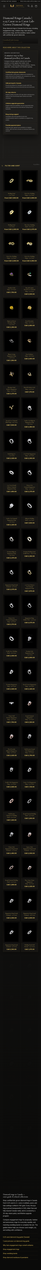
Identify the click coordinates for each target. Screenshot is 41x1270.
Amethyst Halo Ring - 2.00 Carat (11, 288)
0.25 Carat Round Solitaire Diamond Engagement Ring (11, 487)
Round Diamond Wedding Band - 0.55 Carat (11, 881)
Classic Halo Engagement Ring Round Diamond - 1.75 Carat (11, 848)
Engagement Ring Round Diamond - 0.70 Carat (11, 977)
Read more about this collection (16, 47)
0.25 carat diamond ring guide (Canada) (16, 1237)
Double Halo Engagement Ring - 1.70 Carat (11, 783)
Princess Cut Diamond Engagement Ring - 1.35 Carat (29, 487)
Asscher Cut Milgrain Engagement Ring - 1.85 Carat (29, 422)
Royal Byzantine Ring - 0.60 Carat (29, 322)
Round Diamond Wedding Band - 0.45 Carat (29, 814)
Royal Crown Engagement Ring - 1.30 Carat (29, 685)
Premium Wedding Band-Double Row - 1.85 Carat (29, 552)
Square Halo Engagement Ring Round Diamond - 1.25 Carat (29, 848)
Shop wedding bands (10, 1253)
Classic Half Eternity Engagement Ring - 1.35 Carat (11, 717)
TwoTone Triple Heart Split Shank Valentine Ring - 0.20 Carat (29, 1009)
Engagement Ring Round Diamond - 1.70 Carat (11, 914)
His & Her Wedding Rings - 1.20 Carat (29, 257)
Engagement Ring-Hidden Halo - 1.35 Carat (29, 619)
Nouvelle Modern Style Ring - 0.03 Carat (29, 388)
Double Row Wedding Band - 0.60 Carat (11, 652)
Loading (20, 1185)
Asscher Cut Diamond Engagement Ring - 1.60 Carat (11, 520)
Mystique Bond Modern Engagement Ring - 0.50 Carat (11, 389)
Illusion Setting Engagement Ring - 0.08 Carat (11, 356)
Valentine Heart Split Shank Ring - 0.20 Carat (11, 1108)
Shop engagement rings (11, 1249)
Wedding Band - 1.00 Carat (11, 225)
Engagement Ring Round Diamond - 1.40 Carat (11, 945)
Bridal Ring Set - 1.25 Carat (11, 454)
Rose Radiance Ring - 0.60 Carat (29, 355)
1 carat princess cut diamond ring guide (16, 1241)
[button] (4, 6)
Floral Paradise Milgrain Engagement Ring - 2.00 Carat (11, 750)
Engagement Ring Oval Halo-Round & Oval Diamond (11, 1172)
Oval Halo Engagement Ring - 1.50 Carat (29, 454)
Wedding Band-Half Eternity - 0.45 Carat (29, 945)
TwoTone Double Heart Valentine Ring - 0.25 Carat (29, 1042)
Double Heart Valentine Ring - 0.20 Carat (29, 1139)
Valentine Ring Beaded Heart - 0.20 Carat (29, 1108)
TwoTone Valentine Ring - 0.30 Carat (11, 1139)
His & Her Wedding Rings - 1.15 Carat (11, 257)
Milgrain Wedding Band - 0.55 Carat (29, 519)
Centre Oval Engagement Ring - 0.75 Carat (29, 783)
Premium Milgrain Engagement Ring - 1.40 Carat (11, 553)
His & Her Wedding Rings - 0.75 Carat (29, 194)
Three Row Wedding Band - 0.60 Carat (29, 225)
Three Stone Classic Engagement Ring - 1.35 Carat (29, 882)
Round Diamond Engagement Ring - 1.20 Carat (29, 717)
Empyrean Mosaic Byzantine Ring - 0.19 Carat (11, 322)
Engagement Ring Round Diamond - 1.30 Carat (11, 585)
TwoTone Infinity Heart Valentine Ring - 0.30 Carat (11, 1076)
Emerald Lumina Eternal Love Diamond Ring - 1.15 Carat (29, 289)
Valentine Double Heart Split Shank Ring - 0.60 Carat (29, 1076)
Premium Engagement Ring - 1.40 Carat (11, 685)
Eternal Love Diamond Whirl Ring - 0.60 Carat (11, 421)
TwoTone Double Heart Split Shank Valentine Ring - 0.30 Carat (11, 1042)
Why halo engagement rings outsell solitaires (18, 1245)
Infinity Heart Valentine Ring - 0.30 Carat (12, 1008)
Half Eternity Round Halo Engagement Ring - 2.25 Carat (29, 750)
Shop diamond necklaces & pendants (15, 1257)
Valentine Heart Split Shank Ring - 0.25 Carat (29, 977)
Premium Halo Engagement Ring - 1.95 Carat (29, 653)
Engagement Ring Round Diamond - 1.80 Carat (29, 914)
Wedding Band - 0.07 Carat (11, 194)
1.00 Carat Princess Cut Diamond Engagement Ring (29, 586)
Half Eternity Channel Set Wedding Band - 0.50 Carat (11, 815)
